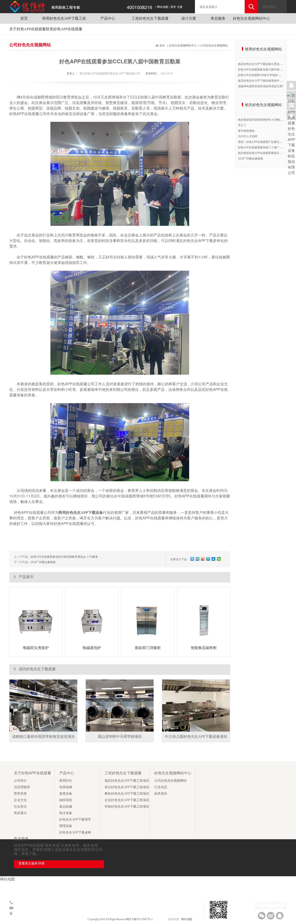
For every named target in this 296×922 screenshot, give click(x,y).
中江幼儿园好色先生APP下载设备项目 (196, 736)
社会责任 (20, 806)
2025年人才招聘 (247, 136)
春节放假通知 (246, 130)
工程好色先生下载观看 (150, 18)
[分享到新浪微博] (203, 559)
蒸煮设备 (65, 793)
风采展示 (20, 813)
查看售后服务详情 (31, 863)
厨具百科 (160, 793)
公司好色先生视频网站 (214, 45)
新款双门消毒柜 (148, 648)
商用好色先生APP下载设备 (81, 513)
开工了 (242, 125)
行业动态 (160, 787)
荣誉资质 (20, 793)
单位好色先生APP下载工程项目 (127, 787)
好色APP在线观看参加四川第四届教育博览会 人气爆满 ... (65, 556)
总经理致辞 (22, 787)
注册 (179, 7)
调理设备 (65, 826)
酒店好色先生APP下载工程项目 (127, 780)
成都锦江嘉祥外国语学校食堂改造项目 (43, 736)
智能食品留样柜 (204, 648)
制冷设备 (65, 813)
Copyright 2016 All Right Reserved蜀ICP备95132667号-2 (120, 919)
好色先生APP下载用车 (75, 819)
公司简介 (20, 780)
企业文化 (20, 800)
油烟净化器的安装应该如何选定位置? (261, 86)
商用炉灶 (65, 780)
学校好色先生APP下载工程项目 (127, 806)
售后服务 (218, 18)
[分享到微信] (219, 559)
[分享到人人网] (214, 559)
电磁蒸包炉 (92, 648)
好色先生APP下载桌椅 (75, 832)
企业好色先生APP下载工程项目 (127, 800)
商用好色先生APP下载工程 (64, 18)
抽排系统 (65, 800)
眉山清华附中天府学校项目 (120, 736)
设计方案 (188, 18)
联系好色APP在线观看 (64, 29)
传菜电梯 (65, 787)
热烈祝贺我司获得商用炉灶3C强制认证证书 (264, 119)
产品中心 (107, 18)
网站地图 (162, 7)
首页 (24, 18)
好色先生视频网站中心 (251, 18)
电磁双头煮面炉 (36, 648)
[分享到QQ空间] (198, 559)
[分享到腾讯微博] (208, 559)
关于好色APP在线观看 (27, 29)
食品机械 (65, 806)
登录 (173, 7)
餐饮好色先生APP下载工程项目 (127, 793)
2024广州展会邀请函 (43, 562)
